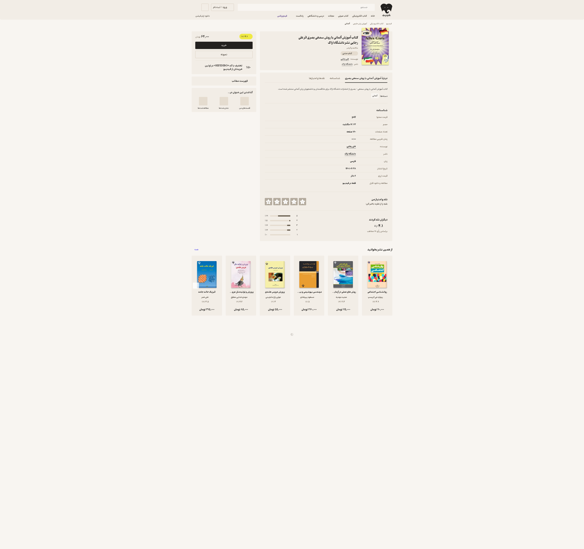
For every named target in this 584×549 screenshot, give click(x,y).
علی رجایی (345, 59)
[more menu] (267, 65)
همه (196, 249)
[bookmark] (274, 65)
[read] (203, 101)
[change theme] (195, 7)
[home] (386, 10)
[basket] (205, 7)
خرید (223, 45)
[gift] (281, 65)
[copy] (198, 67)
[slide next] (196, 286)
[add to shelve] (244, 101)
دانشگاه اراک (347, 64)
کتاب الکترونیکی (376, 23)
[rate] (302, 201)
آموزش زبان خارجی (360, 23)
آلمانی (347, 23)
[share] (288, 65)
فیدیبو (389, 23)
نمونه (224, 54)
